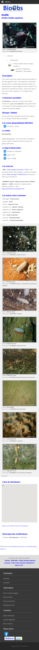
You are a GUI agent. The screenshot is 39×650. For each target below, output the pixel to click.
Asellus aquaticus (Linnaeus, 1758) (17, 169)
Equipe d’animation (9, 616)
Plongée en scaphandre (14, 151)
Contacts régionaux (9, 620)
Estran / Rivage (11, 158)
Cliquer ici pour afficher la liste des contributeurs (15, 526)
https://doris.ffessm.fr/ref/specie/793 (13, 189)
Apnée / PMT (11, 155)
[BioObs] (11, 8)
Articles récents (7, 597)
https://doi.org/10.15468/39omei (17, 174)
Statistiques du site (9, 605)
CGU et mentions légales (10, 593)
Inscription (6, 578)
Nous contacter (8, 624)
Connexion (6, 583)
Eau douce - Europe (13, 126)
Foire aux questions (9, 601)
